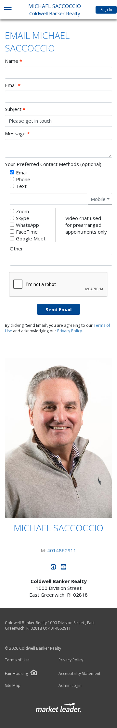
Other (16, 248)
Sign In (106, 9)
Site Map (12, 685)
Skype (22, 218)
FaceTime (27, 231)
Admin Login (70, 685)
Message (17, 133)
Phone (23, 179)
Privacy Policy (69, 331)
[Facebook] (54, 568)
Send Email (59, 309)
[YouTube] (63, 568)
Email (12, 85)
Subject (15, 109)
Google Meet (31, 238)
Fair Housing (16, 673)
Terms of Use (17, 660)
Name (13, 61)
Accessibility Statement (79, 673)
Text (21, 186)
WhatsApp (27, 225)
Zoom (22, 211)
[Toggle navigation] (7, 10)
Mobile (98, 199)
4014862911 (61, 550)
